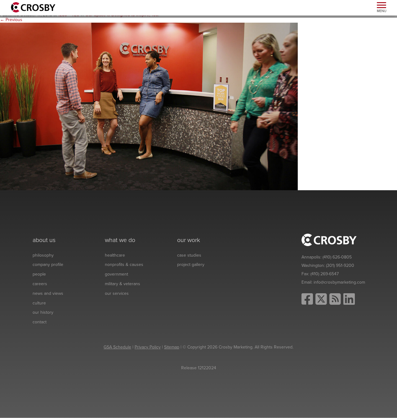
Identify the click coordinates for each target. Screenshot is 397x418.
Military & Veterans (122, 283)
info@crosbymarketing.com (339, 282)
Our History (43, 312)
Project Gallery (190, 264)
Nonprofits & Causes (124, 264)
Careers (40, 283)
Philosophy (43, 255)
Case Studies (189, 255)
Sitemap (171, 347)
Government (116, 274)
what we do (120, 240)
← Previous (11, 19)
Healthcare (115, 255)
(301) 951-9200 (340, 265)
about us (44, 240)
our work (188, 240)
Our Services (117, 293)
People (39, 274)
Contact (40, 322)
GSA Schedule (117, 347)
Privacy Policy (148, 347)
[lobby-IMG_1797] (149, 106)
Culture (39, 303)
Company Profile (48, 264)
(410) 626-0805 (337, 257)
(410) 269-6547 (324, 273)
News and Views (48, 293)
